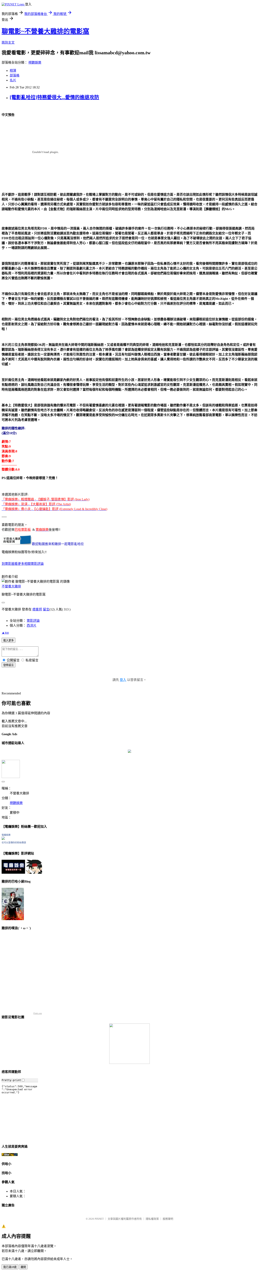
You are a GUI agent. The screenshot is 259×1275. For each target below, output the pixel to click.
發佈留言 (8, 665)
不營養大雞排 (11, 586)
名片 (13, 80)
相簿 (13, 70)
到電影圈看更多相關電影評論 (23, 563)
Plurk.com (37, 1013)
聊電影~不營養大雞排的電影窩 (45, 31)
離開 (23, 1267)
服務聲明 (168, 1218)
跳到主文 (8, 42)
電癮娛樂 (6, 835)
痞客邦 (37, 609)
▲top (5, 632)
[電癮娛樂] (3, 838)
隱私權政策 (152, 1218)
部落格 (14, 75)
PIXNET (99, 1218)
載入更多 (8, 640)
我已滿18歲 (10, 1267)
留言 (46, 609)
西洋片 (31, 625)
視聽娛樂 (34, 62)
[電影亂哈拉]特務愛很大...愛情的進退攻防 (54, 97)
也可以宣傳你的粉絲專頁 (14, 842)
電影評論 (33, 620)
